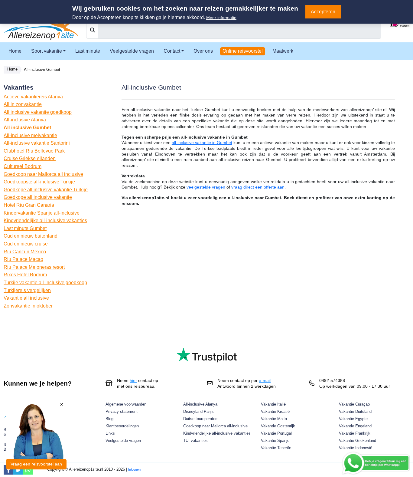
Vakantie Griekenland (357, 440)
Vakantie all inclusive (26, 298)
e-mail (265, 380)
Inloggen (134, 469)
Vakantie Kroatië (275, 411)
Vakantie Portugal (276, 433)
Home (14, 51)
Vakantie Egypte (353, 418)
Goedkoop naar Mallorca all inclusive (43, 174)
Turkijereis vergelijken (27, 290)
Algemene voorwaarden (126, 404)
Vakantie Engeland (355, 426)
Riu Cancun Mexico (25, 251)
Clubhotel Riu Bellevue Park (34, 150)
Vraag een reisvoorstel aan (36, 464)
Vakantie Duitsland (355, 411)
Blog (109, 418)
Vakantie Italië (273, 404)
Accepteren (323, 11)
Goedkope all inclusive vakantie (38, 197)
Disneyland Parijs (198, 411)
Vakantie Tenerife (276, 448)
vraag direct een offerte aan (258, 187)
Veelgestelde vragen (132, 51)
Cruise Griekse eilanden (30, 158)
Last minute (87, 51)
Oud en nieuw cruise (26, 243)
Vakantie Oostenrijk (278, 426)
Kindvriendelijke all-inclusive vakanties (45, 220)
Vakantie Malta (274, 418)
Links (110, 433)
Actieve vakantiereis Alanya (33, 96)
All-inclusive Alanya (25, 119)
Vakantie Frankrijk (354, 433)
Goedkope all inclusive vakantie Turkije (46, 189)
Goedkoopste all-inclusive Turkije (39, 181)
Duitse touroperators (201, 418)
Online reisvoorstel (243, 51)
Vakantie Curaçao (354, 404)
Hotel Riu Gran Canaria (29, 205)
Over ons (203, 51)
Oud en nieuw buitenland (30, 235)
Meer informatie (221, 17)
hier (133, 380)
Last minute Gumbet (25, 228)
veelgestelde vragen (206, 187)
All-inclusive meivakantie (30, 135)
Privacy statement (122, 411)
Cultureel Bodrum (22, 166)
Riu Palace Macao (23, 259)
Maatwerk (282, 51)
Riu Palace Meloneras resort (34, 267)
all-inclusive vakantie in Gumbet (202, 142)
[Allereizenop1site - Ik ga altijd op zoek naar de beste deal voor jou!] (41, 24)
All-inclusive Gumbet (27, 127)
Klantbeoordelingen (122, 426)
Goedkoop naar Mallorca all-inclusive (215, 426)
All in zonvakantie (23, 104)
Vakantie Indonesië (355, 448)
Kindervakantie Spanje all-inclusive (42, 212)
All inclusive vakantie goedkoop (38, 112)
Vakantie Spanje (275, 440)
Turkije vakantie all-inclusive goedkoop (45, 282)
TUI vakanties (195, 440)
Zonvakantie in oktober (28, 305)
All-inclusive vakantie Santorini (37, 143)
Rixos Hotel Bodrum (25, 274)
